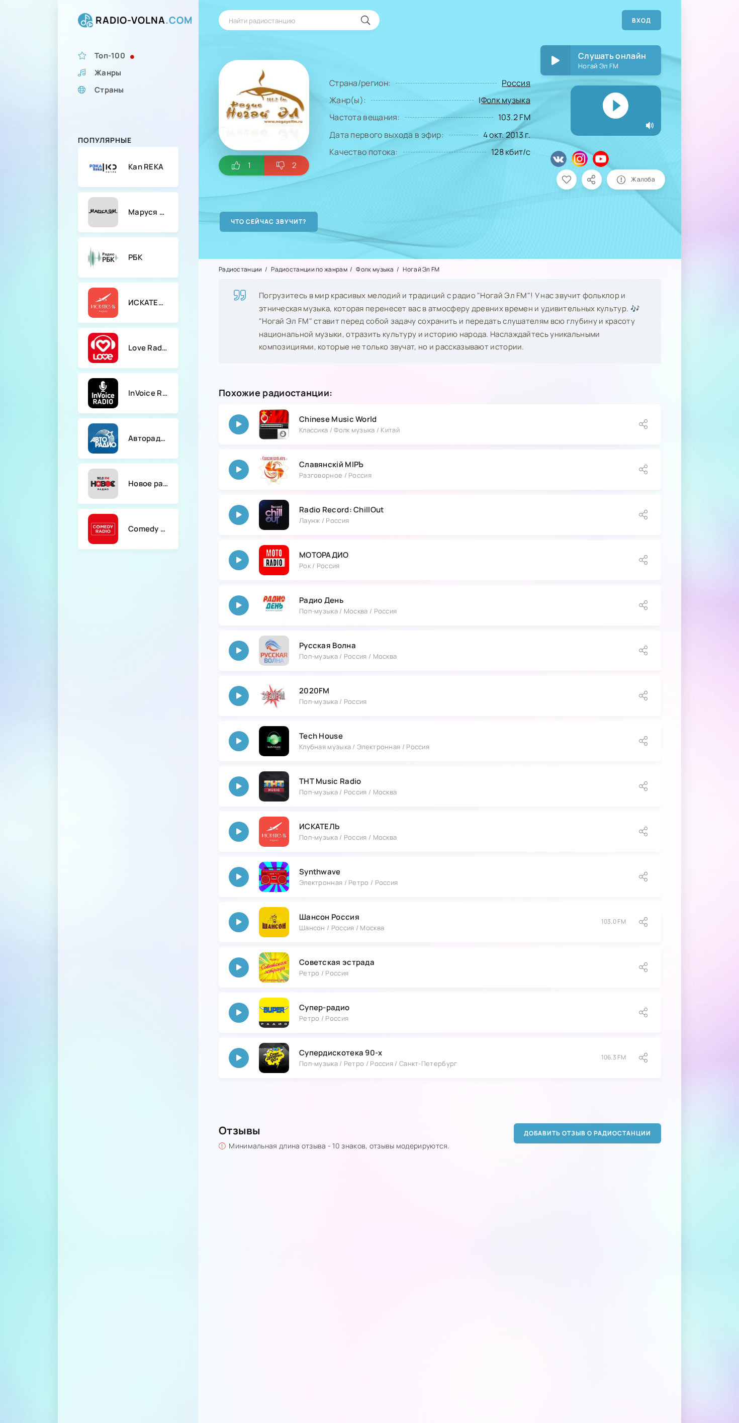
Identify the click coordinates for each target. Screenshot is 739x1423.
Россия (516, 82)
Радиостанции (240, 269)
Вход (641, 20)
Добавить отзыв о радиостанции (587, 1133)
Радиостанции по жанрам (309, 269)
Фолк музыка (505, 100)
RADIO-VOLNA (144, 20)
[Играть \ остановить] (239, 424)
